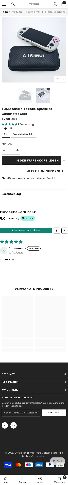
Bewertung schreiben (26, 230)
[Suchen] (13, 4)
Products (17, 11)
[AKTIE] (63, 161)
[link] (17, 345)
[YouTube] (13, 425)
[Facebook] (5, 425)
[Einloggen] (55, 4)
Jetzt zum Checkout (45, 171)
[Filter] (56, 231)
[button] (57, 79)
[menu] (4, 4)
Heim (5, 11)
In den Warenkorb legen (37, 160)
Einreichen (54, 412)
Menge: (7, 144)
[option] (34, 49)
